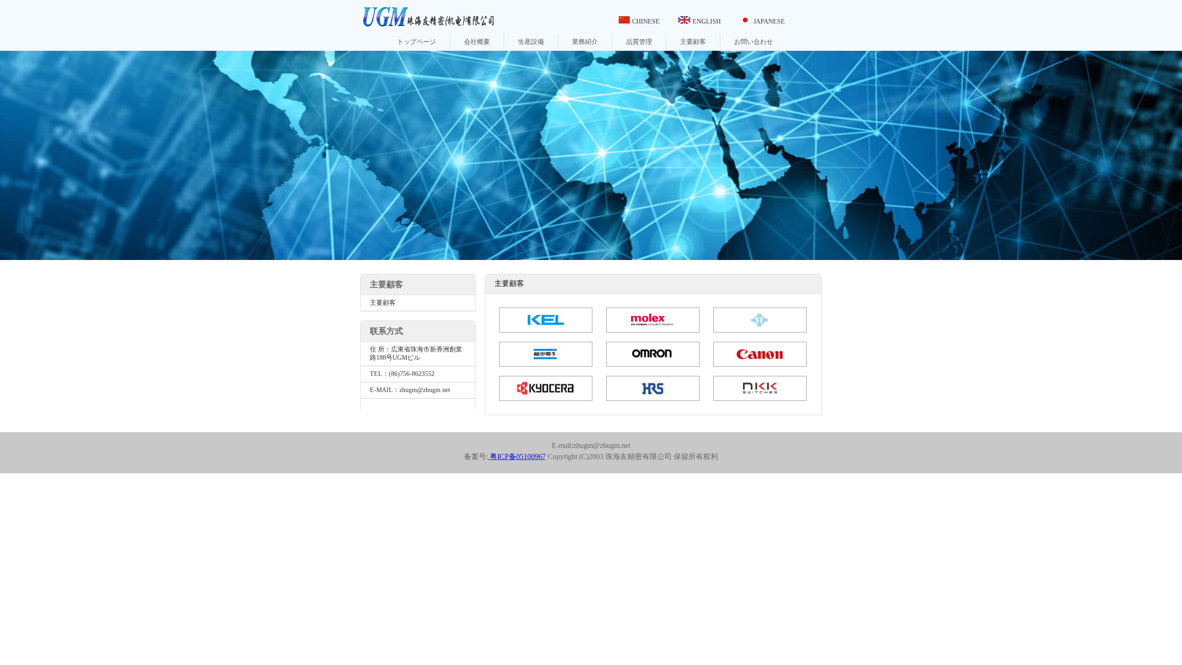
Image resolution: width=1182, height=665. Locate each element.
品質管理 (639, 41)
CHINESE (646, 21)
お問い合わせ (753, 41)
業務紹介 (585, 41)
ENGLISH (707, 21)
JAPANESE (769, 21)
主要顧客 (693, 41)
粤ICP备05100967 (517, 456)
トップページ (416, 41)
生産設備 (531, 41)
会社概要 (477, 41)
